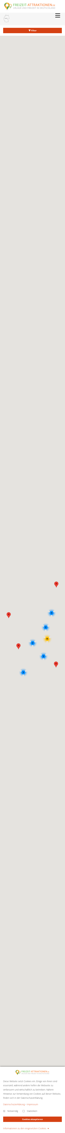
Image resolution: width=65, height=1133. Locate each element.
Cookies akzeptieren (32, 1119)
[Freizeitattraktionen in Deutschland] (30, 10)
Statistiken (32, 1110)
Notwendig (12, 1110)
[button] (56, 664)
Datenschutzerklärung (14, 1104)
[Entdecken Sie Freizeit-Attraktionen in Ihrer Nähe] (6, 19)
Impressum (32, 1104)
